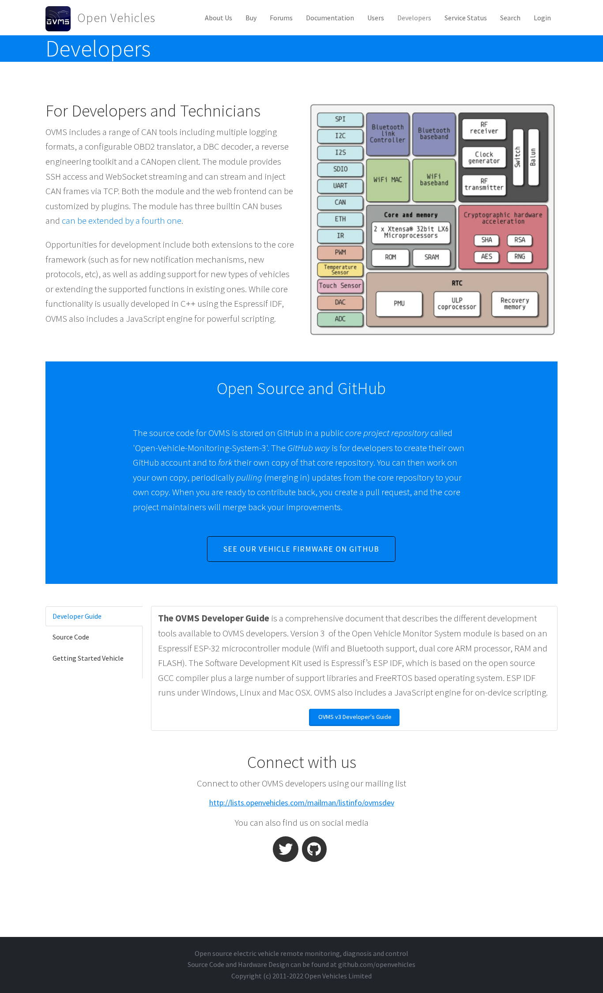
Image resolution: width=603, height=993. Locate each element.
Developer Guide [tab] (77, 616)
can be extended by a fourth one (121, 220)
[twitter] (285, 849)
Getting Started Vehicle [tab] (88, 658)
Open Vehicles (116, 18)
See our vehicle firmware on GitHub (301, 549)
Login (542, 17)
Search (510, 17)
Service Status (466, 17)
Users (375, 17)
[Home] (61, 17)
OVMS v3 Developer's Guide (355, 717)
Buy (250, 17)
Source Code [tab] (71, 636)
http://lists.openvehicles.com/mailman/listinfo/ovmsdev (301, 802)
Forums (281, 17)
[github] (314, 849)
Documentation (330, 17)
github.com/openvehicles (376, 964)
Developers (414, 17)
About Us (218, 17)
